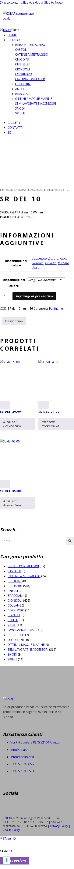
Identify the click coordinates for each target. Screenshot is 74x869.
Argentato (39, 258)
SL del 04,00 (48, 411)
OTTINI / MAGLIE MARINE (26, 645)
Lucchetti (16, 635)
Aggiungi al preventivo (34, 296)
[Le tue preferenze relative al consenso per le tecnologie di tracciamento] (6, 860)
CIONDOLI (15, 600)
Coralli (14, 615)
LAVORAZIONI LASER (22, 630)
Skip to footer (54, 2)
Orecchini (16, 640)
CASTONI (14, 571)
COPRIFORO (16, 610)
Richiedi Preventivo (12, 424)
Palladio (50, 263)
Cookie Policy (11, 830)
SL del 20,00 (10, 411)
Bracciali (15, 596)
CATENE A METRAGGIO (24, 576)
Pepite (13, 620)
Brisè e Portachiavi (23, 566)
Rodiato (63, 263)
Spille (12, 659)
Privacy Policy (59, 826)
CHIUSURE (15, 586)
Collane (14, 605)
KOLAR (7, 818)
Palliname (51, 189)
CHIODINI (15, 581)
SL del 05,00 (10, 491)
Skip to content (11, 2)
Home (4, 189)
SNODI (12, 654)
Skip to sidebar (33, 2)
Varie (12, 625)
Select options (14, 860)
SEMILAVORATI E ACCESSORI (26, 189)
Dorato (53, 258)
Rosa (35, 267)
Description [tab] (14, 321)
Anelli (13, 591)
